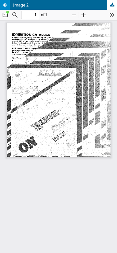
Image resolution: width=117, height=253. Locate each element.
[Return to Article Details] (5, 5)
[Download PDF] (112, 5)
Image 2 (21, 5)
